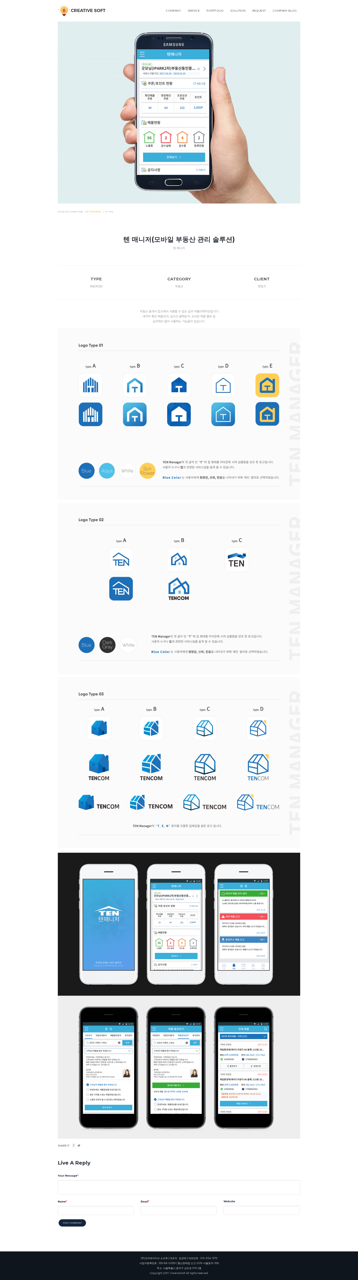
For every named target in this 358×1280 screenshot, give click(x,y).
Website (229, 1201)
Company (173, 10)
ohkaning (95, 211)
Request (259, 10)
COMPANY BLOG (285, 10)
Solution (238, 10)
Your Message (67, 1175)
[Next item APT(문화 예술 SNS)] (239, 112)
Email (144, 1201)
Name (62, 1201)
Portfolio (215, 10)
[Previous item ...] (118, 112)
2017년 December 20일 (70, 211)
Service (194, 10)
